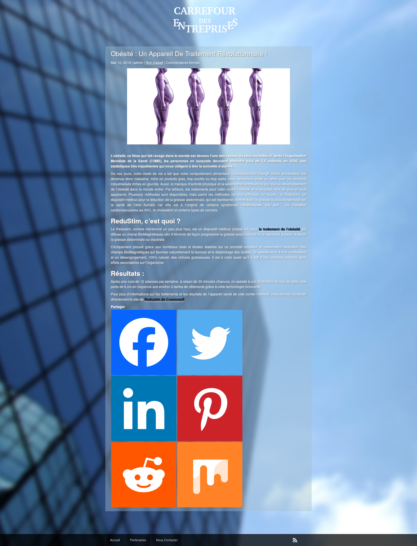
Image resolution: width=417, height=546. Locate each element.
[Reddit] (143, 474)
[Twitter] (209, 342)
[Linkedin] (143, 408)
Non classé (154, 62)
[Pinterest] (209, 408)
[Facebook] (143, 342)
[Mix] (209, 474)
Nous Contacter (167, 540)
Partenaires (138, 540)
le (279, 228)
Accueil (115, 540)
